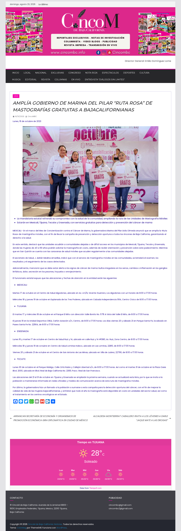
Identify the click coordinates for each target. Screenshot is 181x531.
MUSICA (16, 79)
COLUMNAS (61, 79)
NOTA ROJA (91, 73)
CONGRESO (74, 73)
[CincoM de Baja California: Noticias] (90, 9)
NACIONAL (41, 73)
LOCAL (27, 73)
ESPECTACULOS (110, 73)
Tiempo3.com (95, 488)
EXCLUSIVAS (57, 73)
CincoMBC (32, 116)
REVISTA (45, 79)
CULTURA (144, 73)
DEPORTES (129, 73)
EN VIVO (75, 79)
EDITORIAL (31, 79)
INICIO (15, 73)
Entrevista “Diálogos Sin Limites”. (105, 79)
